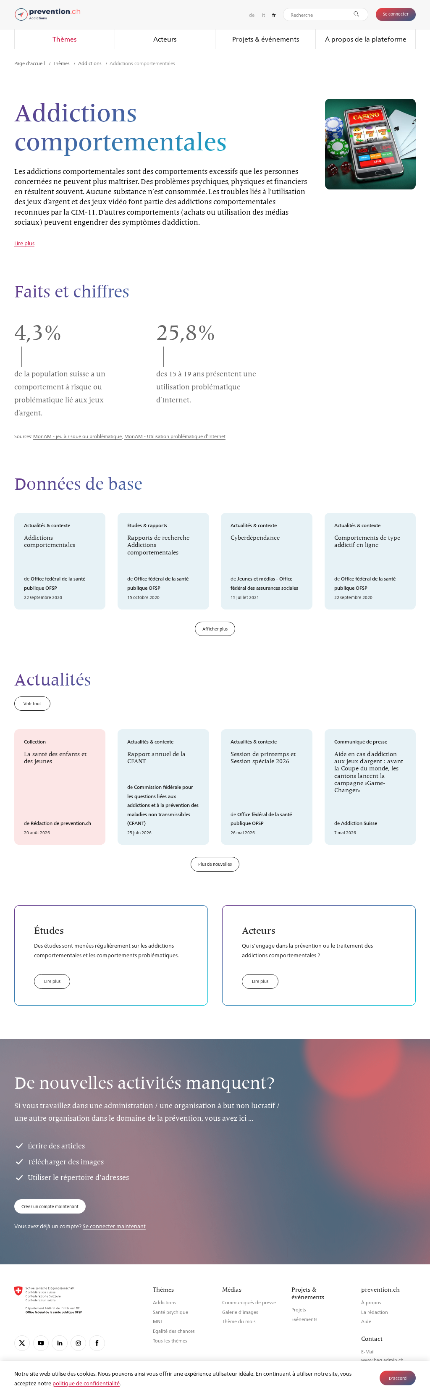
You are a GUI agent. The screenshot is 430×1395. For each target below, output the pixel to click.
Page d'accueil (30, 63)
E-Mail (368, 1351)
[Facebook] (97, 1343)
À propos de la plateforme (365, 38)
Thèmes (64, 38)
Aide (366, 1321)
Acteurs (164, 38)
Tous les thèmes (170, 1340)
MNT (158, 1321)
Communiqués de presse (249, 1302)
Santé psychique (170, 1312)
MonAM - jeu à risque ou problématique (77, 436)
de (251, 14)
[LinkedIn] (59, 1343)
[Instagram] (78, 1343)
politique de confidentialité (86, 1383)
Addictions (90, 63)
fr (274, 15)
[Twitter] (22, 1343)
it (263, 14)
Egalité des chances (174, 1331)
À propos (371, 1302)
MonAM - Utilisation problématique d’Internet (174, 436)
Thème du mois (239, 1321)
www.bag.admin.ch (382, 1360)
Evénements (304, 1319)
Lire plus (24, 243)
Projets (298, 1309)
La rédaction (374, 1312)
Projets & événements (265, 38)
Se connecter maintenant (114, 1225)
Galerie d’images (240, 1312)
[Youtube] (41, 1343)
